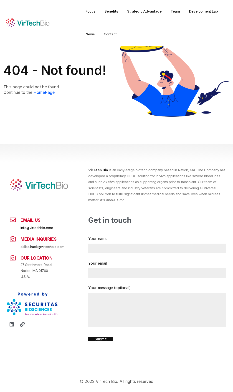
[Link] (22, 324)
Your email (97, 263)
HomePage (44, 92)
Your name (97, 238)
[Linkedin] (11, 324)
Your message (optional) (109, 287)
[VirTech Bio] (27, 23)
